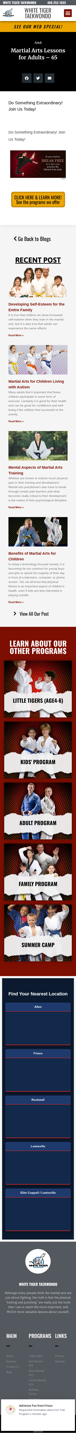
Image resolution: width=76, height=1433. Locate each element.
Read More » (16, 335)
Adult (38, 42)
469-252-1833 (56, 2)
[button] (68, 13)
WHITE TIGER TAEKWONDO (37, 13)
